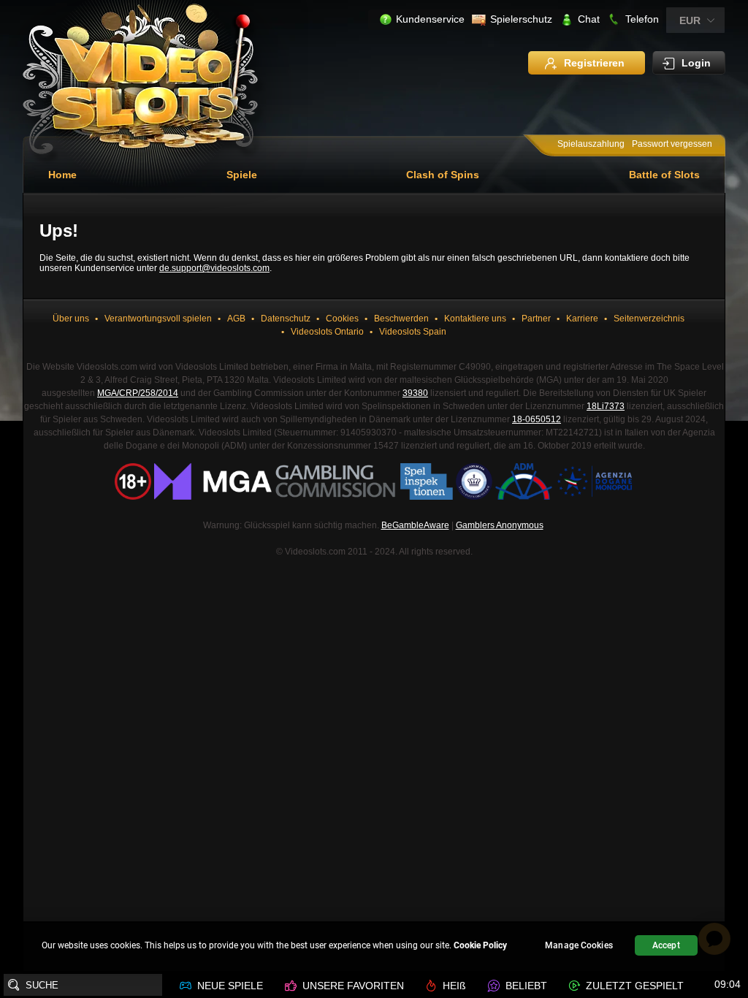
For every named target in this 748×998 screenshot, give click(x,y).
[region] (374, 947)
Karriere (582, 318)
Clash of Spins (442, 174)
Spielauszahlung (591, 144)
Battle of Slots (664, 174)
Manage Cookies (579, 945)
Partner (536, 318)
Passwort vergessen (672, 144)
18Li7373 (606, 406)
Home (62, 174)
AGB (236, 318)
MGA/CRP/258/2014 (137, 393)
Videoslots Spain (412, 332)
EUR (690, 20)
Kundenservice (430, 19)
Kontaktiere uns (475, 318)
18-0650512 (536, 419)
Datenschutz (285, 318)
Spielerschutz (521, 19)
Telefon (642, 19)
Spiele (241, 174)
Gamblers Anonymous (499, 525)
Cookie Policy (480, 945)
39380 (415, 393)
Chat (589, 19)
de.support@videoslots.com (214, 268)
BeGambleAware (415, 525)
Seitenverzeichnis (649, 318)
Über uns (72, 318)
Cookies (342, 318)
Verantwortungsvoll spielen (158, 318)
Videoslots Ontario (327, 332)
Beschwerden (401, 318)
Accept (666, 945)
